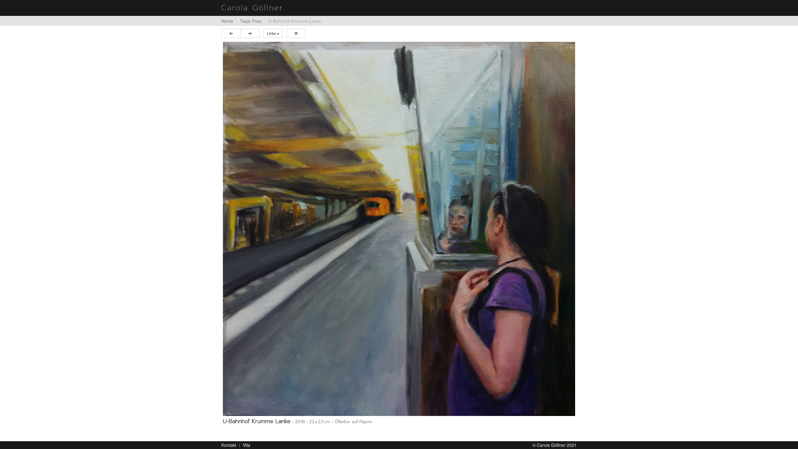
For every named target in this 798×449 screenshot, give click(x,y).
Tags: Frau (251, 21)
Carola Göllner (252, 7)
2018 (300, 421)
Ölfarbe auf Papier (353, 421)
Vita (246, 445)
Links (272, 33)
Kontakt (228, 445)
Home (227, 21)
